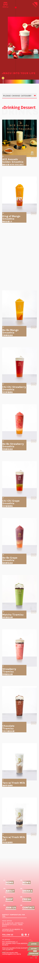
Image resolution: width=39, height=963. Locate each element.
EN (31, 958)
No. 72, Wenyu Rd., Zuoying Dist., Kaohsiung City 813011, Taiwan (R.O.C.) (13, 924)
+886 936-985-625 (7, 949)
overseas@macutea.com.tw (11, 954)
